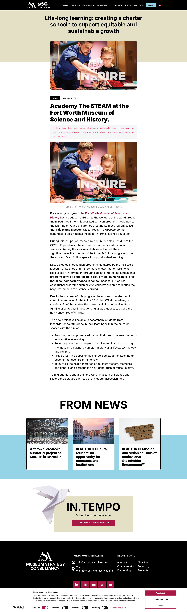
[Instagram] (85, 585)
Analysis (122, 562)
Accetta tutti (160, 593)
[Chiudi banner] (179, 591)
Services (87, 5)
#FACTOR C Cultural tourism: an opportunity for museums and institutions (92, 457)
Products (102, 5)
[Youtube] (110, 585)
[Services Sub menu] (93, 5)
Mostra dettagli (117, 608)
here (121, 378)
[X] (102, 585)
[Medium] (93, 585)
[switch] (65, 607)
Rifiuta (160, 606)
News (128, 5)
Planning (143, 562)
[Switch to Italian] (160, 5)
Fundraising (124, 570)
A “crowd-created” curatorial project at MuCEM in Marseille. (46, 453)
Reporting (143, 566)
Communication (126, 566)
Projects (118, 5)
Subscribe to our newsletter (94, 523)
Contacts (138, 5)
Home (65, 5)
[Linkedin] (76, 585)
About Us (75, 5)
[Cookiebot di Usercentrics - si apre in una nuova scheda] (18, 607)
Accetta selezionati (160, 599)
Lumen (151, 5)
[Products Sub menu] (109, 5)
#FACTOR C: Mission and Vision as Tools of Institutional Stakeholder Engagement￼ (139, 457)
